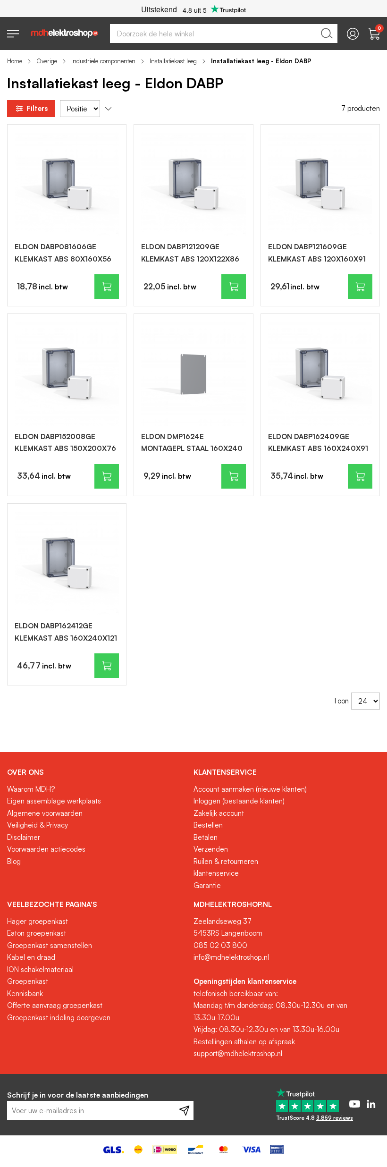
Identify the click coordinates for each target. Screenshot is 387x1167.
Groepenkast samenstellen (49, 945)
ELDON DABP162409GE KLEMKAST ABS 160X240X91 (318, 442)
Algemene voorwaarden (45, 813)
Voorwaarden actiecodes (46, 849)
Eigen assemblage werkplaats (54, 800)
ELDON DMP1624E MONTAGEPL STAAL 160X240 (192, 442)
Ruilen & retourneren (226, 861)
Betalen (206, 837)
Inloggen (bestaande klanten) (239, 800)
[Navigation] (13, 34)
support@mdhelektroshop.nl (238, 1053)
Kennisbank (25, 993)
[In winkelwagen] (106, 286)
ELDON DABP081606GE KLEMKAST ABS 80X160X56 (63, 252)
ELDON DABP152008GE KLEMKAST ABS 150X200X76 (65, 442)
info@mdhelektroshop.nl (231, 957)
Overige (46, 61)
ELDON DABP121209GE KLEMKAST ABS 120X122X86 (190, 252)
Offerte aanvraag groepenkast (54, 1005)
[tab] (96, 772)
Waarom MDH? (31, 789)
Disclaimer (23, 837)
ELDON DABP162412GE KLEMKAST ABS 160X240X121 (66, 632)
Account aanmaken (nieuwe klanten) (250, 789)
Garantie (207, 885)
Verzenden (211, 849)
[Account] (353, 34)
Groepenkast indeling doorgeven (58, 1017)
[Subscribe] (184, 1110)
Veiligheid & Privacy (37, 824)
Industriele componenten (103, 61)
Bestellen (208, 824)
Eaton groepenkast (36, 933)
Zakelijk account (219, 813)
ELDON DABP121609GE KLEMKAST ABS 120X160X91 (317, 252)
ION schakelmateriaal (40, 969)
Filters (37, 108)
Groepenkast (27, 981)
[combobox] (223, 33)
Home (14, 61)
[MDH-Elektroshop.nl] (64, 33)
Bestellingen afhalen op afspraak (244, 1041)
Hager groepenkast (37, 921)
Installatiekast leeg (173, 61)
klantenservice (216, 873)
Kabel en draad (31, 957)
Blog (14, 861)
